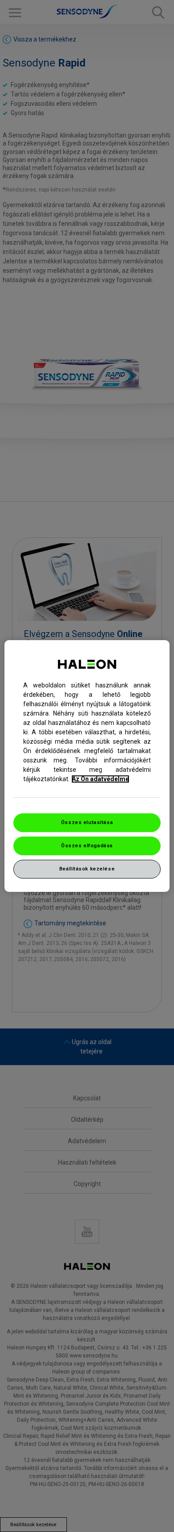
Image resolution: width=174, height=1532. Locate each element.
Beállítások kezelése (87, 869)
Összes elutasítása (87, 822)
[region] (87, 766)
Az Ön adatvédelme (100, 779)
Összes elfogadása (87, 845)
